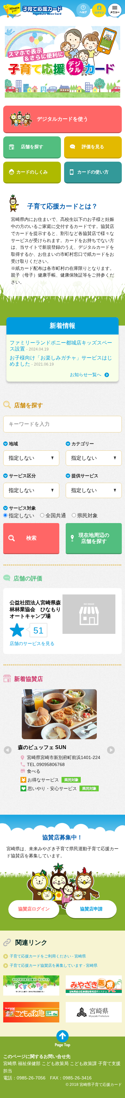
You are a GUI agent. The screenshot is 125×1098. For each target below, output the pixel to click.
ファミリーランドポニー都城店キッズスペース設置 (61, 345)
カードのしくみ (32, 171)
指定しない (21, 515)
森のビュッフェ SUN (42, 747)
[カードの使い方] (83, 10)
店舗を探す (32, 146)
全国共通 (56, 515)
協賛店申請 (91, 908)
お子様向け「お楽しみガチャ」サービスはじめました (61, 361)
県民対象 (87, 515)
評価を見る (93, 146)
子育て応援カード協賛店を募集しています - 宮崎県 (53, 965)
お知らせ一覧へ (85, 374)
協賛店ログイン (34, 908)
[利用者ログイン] (99, 10)
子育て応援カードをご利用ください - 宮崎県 (48, 956)
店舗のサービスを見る (32, 643)
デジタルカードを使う (62, 119)
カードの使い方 (93, 171)
